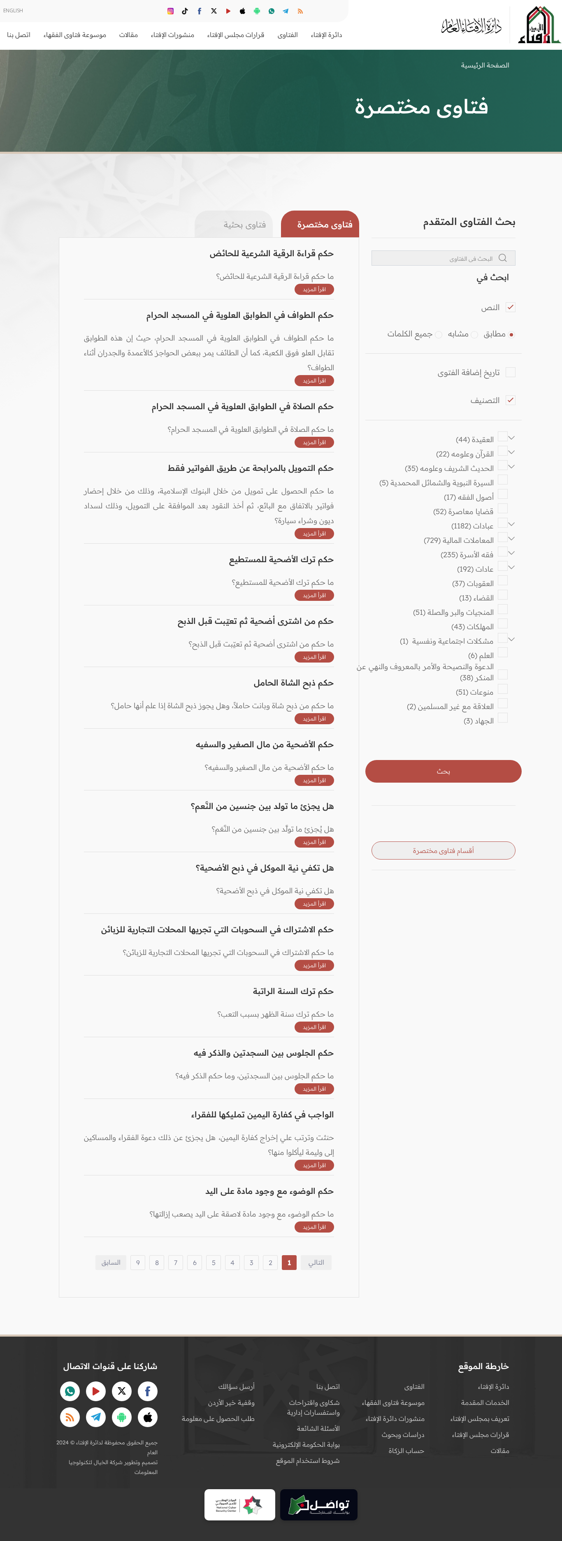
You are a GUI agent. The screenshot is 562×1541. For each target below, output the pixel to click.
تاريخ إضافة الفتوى (469, 372)
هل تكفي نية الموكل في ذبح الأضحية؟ (265, 867)
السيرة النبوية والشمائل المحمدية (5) (436, 482)
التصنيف (485, 400)
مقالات (500, 1450)
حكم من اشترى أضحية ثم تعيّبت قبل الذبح (256, 621)
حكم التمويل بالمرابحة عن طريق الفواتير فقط (251, 468)
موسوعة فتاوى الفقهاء (393, 1402)
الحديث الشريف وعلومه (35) (449, 468)
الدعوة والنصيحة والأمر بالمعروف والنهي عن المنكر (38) (424, 672)
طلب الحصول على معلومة (218, 1418)
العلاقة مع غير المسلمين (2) (450, 706)
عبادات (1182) (472, 526)
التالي (316, 1262)
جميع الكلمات (410, 333)
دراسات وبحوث (403, 1434)
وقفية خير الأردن (231, 1402)
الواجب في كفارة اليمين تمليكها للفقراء (262, 1114)
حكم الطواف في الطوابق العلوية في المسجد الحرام (240, 315)
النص (490, 307)
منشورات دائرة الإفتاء (395, 1418)
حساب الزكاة (407, 1450)
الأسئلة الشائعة (318, 1428)
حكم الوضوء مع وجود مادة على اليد (269, 1191)
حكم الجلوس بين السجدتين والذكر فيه (264, 1052)
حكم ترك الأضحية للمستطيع (281, 559)
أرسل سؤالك (236, 1386)
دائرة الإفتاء (493, 1386)
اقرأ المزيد (314, 289)
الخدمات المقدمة (485, 1402)
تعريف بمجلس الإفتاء (480, 1418)
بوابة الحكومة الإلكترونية (306, 1444)
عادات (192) (475, 569)
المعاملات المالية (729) (459, 540)
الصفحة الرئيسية (485, 65)
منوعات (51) (475, 692)
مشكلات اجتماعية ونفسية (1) (447, 641)
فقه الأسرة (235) (467, 554)
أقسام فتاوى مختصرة (443, 850)
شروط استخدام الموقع (308, 1460)
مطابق (495, 333)
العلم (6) (481, 655)
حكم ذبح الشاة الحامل (294, 682)
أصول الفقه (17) (469, 497)
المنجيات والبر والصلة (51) (453, 612)
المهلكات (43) (472, 626)
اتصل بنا (18, 34)
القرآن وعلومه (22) (465, 454)
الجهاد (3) (479, 720)
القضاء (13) (476, 597)
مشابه (458, 333)
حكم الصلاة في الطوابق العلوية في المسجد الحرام (243, 406)
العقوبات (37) (473, 583)
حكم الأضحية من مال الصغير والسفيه (265, 744)
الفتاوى (414, 1386)
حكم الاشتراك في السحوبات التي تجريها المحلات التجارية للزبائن (217, 929)
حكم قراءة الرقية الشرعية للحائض (272, 253)
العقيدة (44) (475, 439)
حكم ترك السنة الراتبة (293, 991)
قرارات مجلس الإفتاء (480, 1434)
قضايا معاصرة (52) (463, 511)
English (13, 10)
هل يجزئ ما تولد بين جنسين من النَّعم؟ (262, 806)
